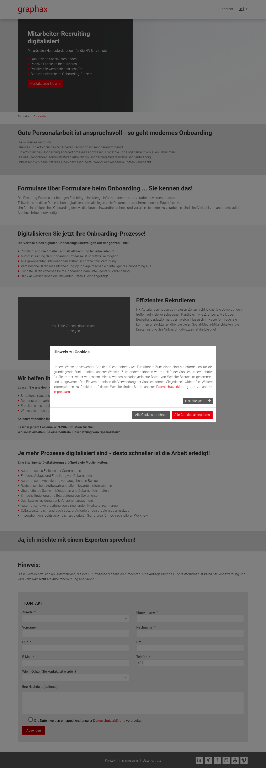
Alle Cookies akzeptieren (192, 415)
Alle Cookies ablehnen (151, 415)
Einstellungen (193, 400)
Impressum (61, 392)
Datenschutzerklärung (172, 387)
